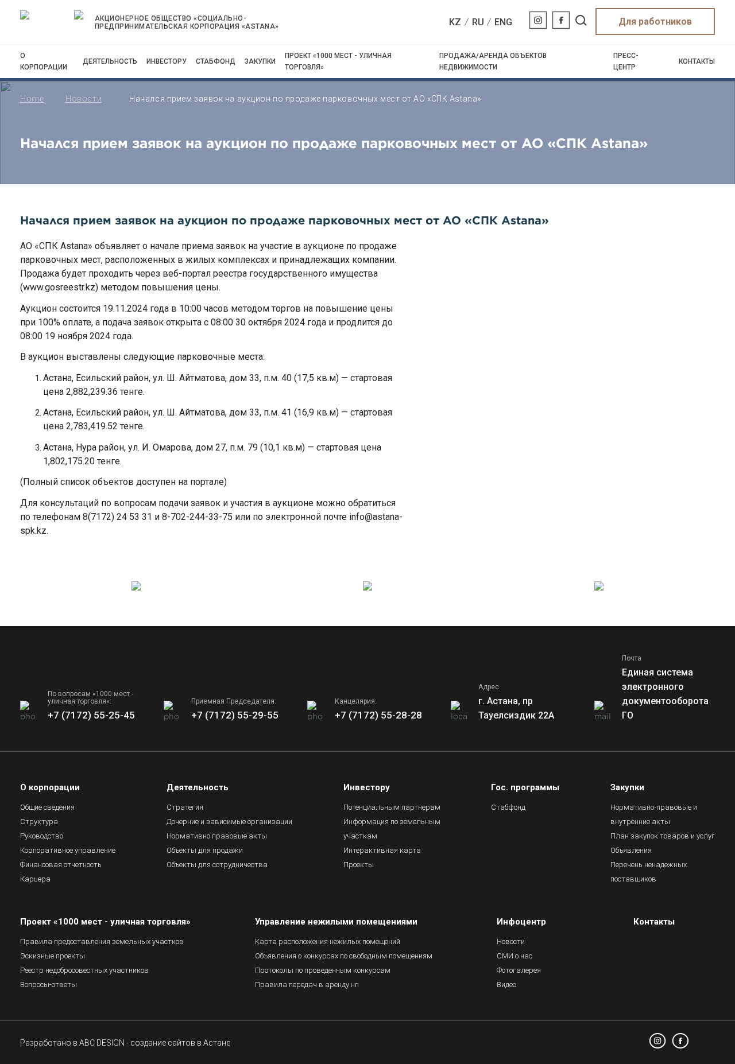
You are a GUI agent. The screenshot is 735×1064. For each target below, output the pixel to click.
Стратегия (185, 807)
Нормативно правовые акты (217, 836)
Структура (39, 821)
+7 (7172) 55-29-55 (234, 715)
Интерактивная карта (382, 850)
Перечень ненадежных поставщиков (648, 871)
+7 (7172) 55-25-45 (91, 715)
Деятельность (110, 61)
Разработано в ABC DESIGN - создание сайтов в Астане (125, 1042)
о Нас (514, 956)
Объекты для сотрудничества (217, 864)
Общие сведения (47, 807)
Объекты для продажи (205, 850)
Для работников (655, 21)
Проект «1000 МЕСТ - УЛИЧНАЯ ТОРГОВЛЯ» (338, 61)
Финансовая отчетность (61, 864)
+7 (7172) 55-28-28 (378, 715)
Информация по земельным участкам (391, 828)
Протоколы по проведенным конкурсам (322, 970)
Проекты (358, 864)
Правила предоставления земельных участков (102, 941)
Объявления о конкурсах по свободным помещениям (343, 956)
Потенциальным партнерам (391, 807)
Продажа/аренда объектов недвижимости (493, 61)
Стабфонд (215, 61)
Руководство (41, 836)
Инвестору (166, 61)
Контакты (697, 61)
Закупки (260, 61)
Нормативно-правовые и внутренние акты (653, 814)
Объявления (631, 850)
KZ (455, 22)
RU (478, 22)
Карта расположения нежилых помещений (327, 941)
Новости (83, 98)
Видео (506, 984)
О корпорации (43, 61)
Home (32, 98)
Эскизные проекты (52, 956)
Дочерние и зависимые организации (229, 821)
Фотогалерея (519, 970)
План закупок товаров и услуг (662, 836)
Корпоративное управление (67, 850)
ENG (503, 22)
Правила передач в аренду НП (307, 984)
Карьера (35, 879)
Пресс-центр (626, 61)
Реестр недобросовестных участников (84, 970)
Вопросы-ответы (48, 984)
